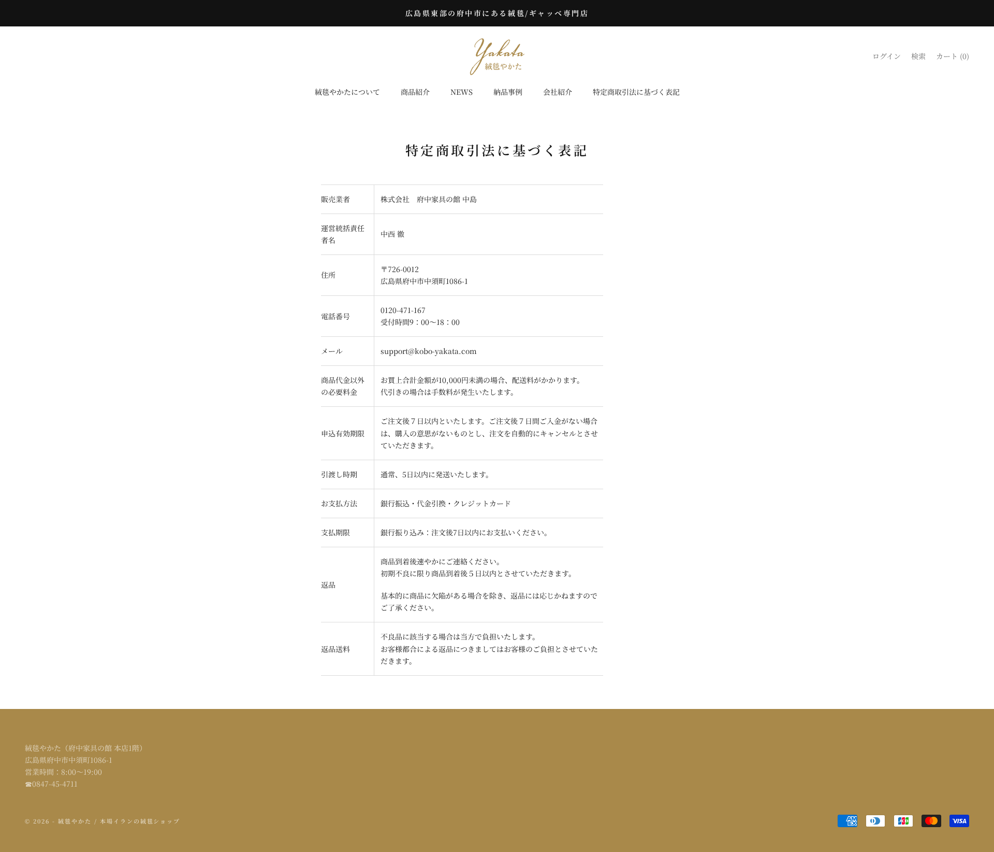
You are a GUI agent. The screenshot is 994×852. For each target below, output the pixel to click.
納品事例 (507, 92)
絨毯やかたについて (347, 92)
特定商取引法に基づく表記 (636, 92)
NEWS (461, 92)
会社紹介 (557, 92)
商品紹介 (415, 92)
